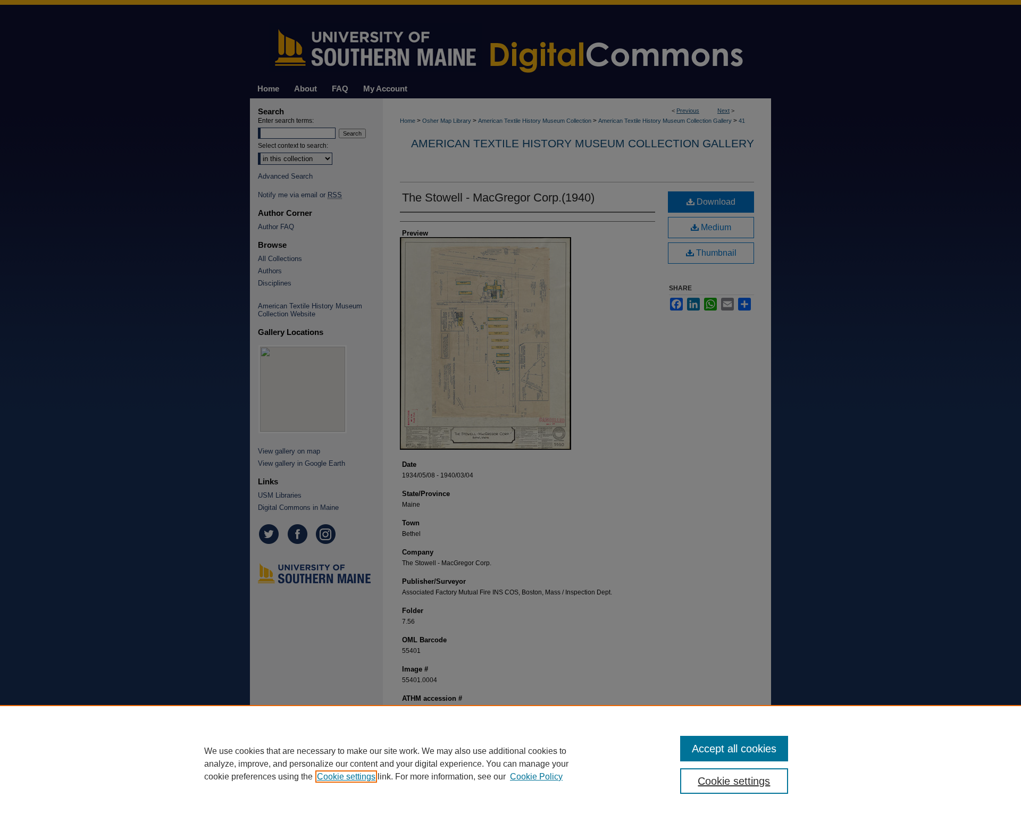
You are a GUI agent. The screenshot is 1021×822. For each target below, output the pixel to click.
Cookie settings (346, 776)
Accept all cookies (734, 748)
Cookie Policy (536, 776)
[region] (510, 763)
